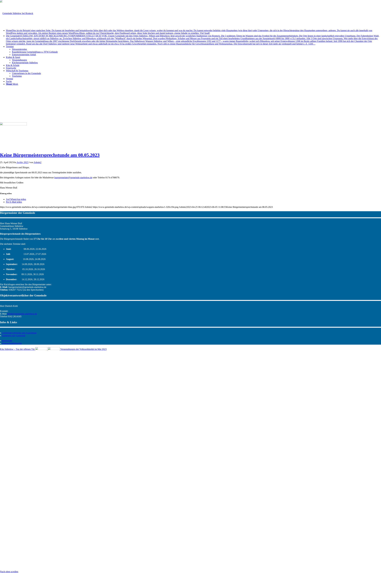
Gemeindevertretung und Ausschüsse (19, 333)
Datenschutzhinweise (12, 343)
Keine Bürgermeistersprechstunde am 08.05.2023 (50, 155)
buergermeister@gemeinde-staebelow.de (73, 177)
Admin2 (37, 162)
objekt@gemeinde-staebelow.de (22, 313)
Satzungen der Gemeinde (13, 335)
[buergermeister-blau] (13, 124)
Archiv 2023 (22, 162)
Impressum (7, 340)
